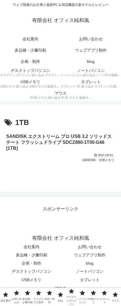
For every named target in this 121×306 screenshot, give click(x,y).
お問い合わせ (90, 247)
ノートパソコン (90, 271)
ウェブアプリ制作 (90, 255)
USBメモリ (31, 280)
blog (89, 263)
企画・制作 (31, 263)
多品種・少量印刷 (31, 255)
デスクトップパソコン (31, 271)
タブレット (90, 280)
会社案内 (31, 247)
